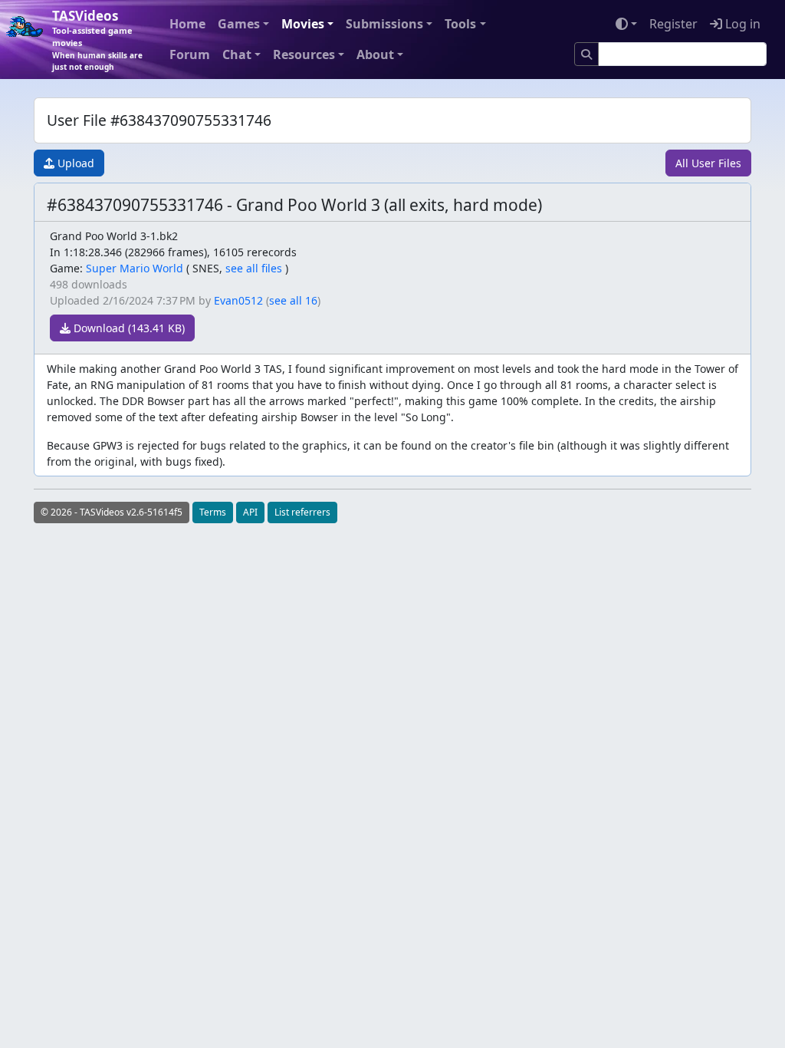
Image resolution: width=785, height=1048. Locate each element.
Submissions (384, 23)
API (250, 512)
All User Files (708, 163)
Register (673, 23)
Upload (74, 163)
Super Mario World (134, 268)
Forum (189, 54)
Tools (460, 23)
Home (187, 23)
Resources (304, 54)
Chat (236, 54)
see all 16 (293, 300)
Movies (302, 23)
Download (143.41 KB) (128, 328)
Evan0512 (238, 300)
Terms (212, 512)
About (375, 54)
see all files (253, 268)
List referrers (302, 512)
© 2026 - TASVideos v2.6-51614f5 (111, 512)
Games (239, 23)
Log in (741, 23)
